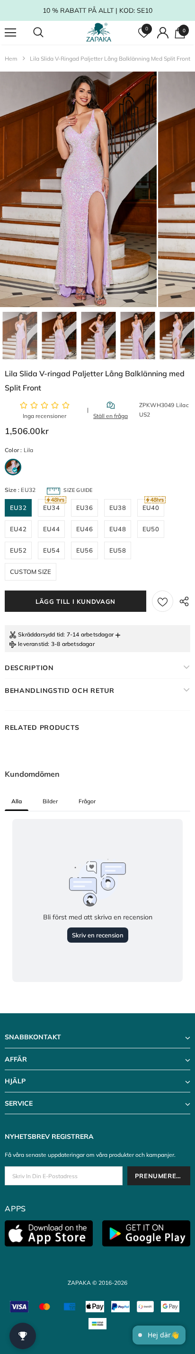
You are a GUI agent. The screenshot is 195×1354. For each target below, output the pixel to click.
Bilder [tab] (50, 801)
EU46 (84, 529)
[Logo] (99, 32)
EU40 (150, 507)
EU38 (117, 507)
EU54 (51, 550)
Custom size (30, 571)
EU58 (117, 550)
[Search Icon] (47, 32)
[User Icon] (162, 32)
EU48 (117, 529)
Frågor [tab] (87, 801)
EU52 (18, 550)
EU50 (150, 529)
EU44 (51, 529)
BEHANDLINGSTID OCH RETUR (60, 690)
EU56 (84, 550)
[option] (78, 189)
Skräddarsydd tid (40, 634)
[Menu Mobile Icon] (10, 32)
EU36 (84, 507)
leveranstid (33, 643)
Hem (11, 58)
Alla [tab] (16, 801)
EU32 (18, 507)
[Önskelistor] (162, 601)
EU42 (18, 529)
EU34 (51, 507)
